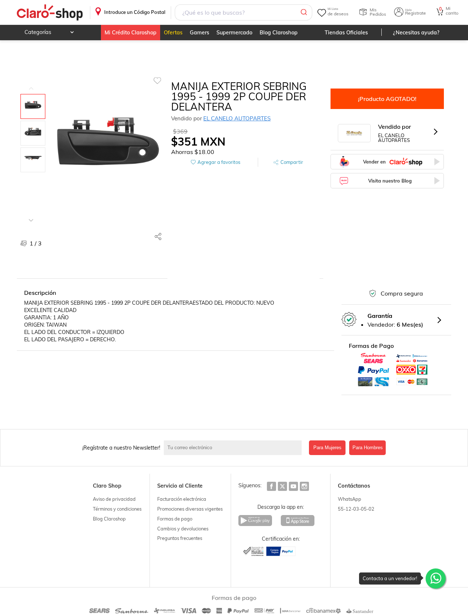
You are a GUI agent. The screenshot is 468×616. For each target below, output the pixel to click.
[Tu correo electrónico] (234, 447)
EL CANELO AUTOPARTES (237, 118)
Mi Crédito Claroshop (130, 32)
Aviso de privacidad (114, 499)
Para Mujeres (327, 447)
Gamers (199, 32)
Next (31, 214)
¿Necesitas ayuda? (416, 32)
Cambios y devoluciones (182, 529)
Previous (31, 83)
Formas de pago (174, 519)
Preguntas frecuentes (179, 538)
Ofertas (173, 32)
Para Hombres (367, 447)
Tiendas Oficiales (346, 32)
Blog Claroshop (279, 32)
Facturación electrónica (181, 499)
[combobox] (244, 12)
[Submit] (303, 12)
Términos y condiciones (117, 509)
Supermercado (234, 32)
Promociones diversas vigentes (190, 509)
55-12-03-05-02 (356, 509)
